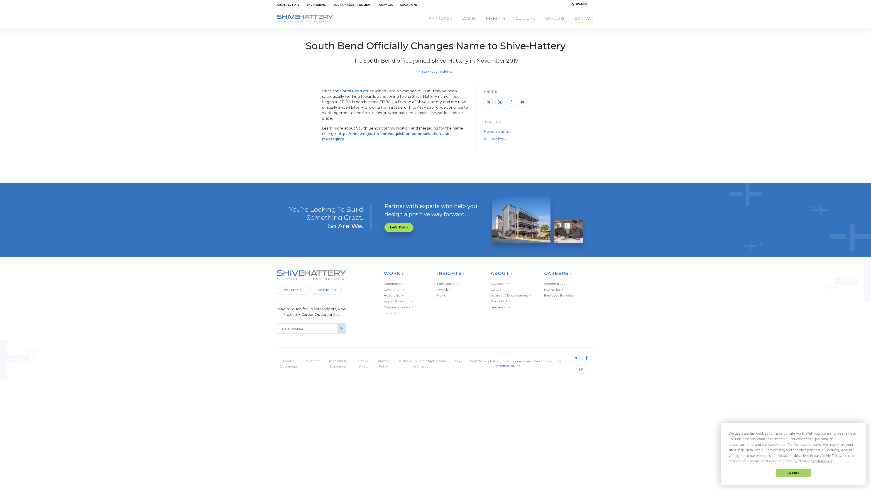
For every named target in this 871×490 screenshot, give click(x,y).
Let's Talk (398, 227)
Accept (793, 472)
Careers (555, 18)
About (500, 273)
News (441, 295)
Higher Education (396, 301)
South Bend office (356, 91)
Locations (409, 4)
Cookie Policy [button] (830, 456)
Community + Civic (397, 307)
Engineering (316, 4)
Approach (441, 18)
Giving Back (499, 301)
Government (393, 289)
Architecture (288, 4)
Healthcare (392, 295)
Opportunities (554, 283)
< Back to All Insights (435, 71)
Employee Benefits (558, 295)
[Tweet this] (499, 102)
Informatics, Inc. (508, 366)
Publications (446, 283)
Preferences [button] (822, 461)
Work (469, 18)
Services (386, 4)
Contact (584, 18)
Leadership (499, 307)
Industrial (390, 313)
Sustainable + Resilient (352, 4)
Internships (552, 289)
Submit (341, 328)
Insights (496, 18)
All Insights (494, 139)
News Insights (496, 131)
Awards (442, 289)
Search (581, 4)
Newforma (312, 361)
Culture (525, 18)
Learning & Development (509, 295)
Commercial (393, 283)
